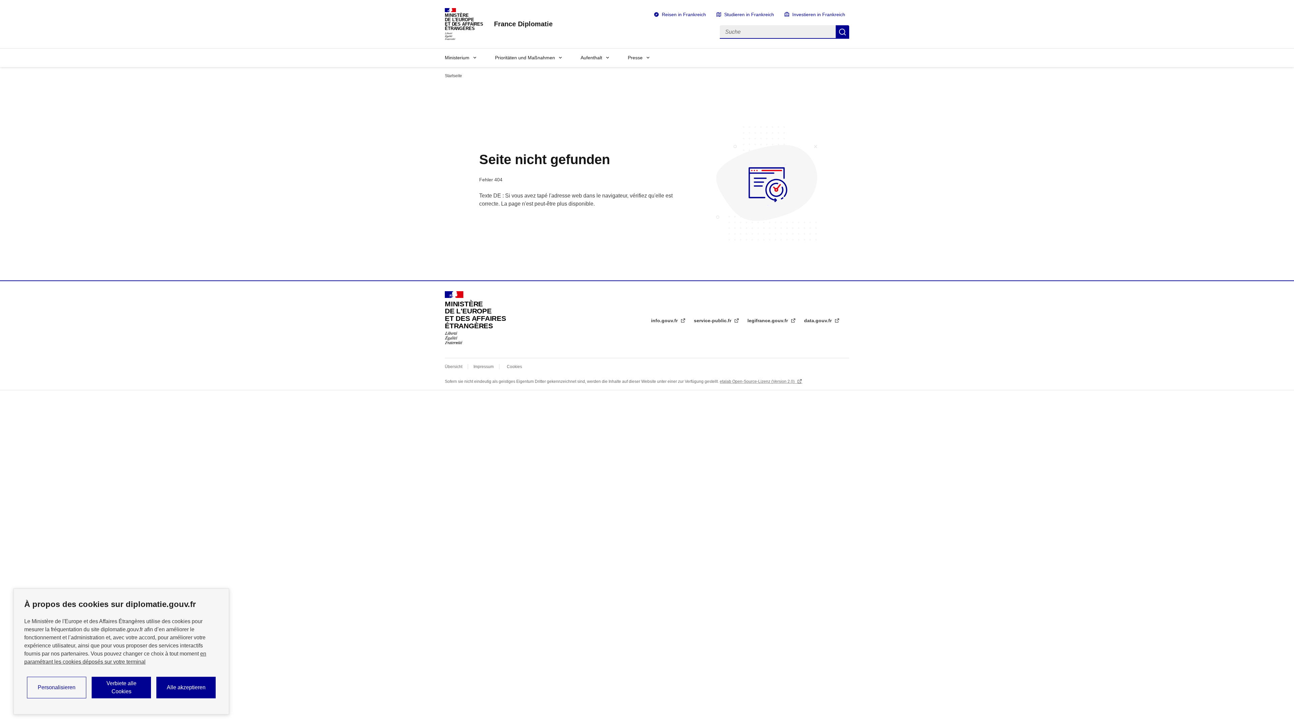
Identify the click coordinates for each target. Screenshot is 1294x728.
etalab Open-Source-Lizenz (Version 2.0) (758, 381)
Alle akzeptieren (186, 687)
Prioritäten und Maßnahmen (525, 57)
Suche (842, 32)
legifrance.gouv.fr (768, 320)
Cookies (514, 366)
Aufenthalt (591, 57)
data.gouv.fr (818, 320)
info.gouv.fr (665, 320)
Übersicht (453, 366)
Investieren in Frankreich (818, 14)
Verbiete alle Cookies (121, 687)
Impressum (483, 366)
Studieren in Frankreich (749, 14)
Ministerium (457, 57)
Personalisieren (56, 687)
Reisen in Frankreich (684, 14)
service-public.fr (713, 320)
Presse (635, 57)
